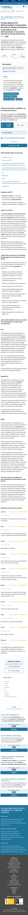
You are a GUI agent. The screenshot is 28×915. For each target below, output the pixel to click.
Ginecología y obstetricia (16, 821)
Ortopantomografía (4, 835)
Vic (5, 689)
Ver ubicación (14, 141)
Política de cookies (14, 883)
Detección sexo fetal (19, 837)
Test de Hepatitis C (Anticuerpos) (11, 735)
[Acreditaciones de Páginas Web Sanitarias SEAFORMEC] (9, 901)
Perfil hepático (12, 847)
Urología (2, 824)
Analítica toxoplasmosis (20, 847)
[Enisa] (19, 901)
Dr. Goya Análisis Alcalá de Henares (14, 138)
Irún (5, 691)
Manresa (6, 692)
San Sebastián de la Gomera (11, 696)
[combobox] (8, 11)
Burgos (6, 685)
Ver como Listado (8, 125)
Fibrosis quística (12, 835)
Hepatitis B (5, 175)
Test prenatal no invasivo (6, 831)
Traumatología (23, 823)
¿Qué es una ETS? (7, 160)
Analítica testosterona (5, 849)
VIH (3, 173)
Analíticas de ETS (7, 157)
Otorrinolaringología (16, 823)
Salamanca (7, 681)
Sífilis (3, 178)
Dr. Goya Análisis (7, 132)
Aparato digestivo (9, 819)
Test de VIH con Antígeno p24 (10, 715)
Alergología (3, 819)
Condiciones (5, 186)
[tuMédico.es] (7, 7)
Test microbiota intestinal (16, 846)
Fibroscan (18, 835)
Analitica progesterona (14, 849)
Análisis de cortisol (13, 851)
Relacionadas (14, 708)
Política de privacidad (14, 882)
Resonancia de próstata (15, 833)
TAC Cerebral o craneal (5, 833)
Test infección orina (4, 847)
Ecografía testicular (5, 837)
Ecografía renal (12, 837)
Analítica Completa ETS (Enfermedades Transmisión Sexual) (13, 757)
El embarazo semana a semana (14, 863)
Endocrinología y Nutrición (6, 821)
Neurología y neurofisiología (6, 823)
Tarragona (7, 694)
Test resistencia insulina (5, 846)
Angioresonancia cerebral (6, 839)
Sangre (5, 76)
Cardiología (15, 819)
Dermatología (21, 819)
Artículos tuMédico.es (14, 870)
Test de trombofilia (15, 831)
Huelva (6, 683)
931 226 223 (15, 666)
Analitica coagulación (5, 851)
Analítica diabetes (23, 849)
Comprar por (14, 145)
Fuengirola (7, 687)
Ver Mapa (21, 125)
